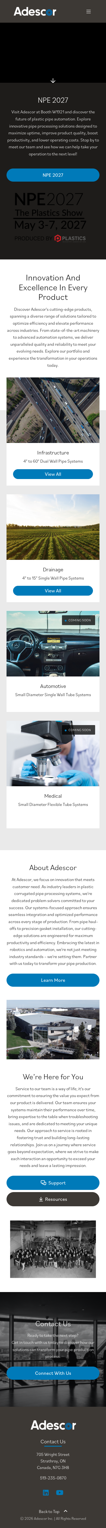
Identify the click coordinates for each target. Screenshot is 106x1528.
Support (57, 1183)
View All (53, 474)
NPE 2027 (53, 175)
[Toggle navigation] (88, 11)
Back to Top (49, 1511)
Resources (56, 1199)
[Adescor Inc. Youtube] (60, 1492)
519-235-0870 (53, 1477)
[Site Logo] (23, 11)
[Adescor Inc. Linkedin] (46, 1492)
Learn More (53, 980)
